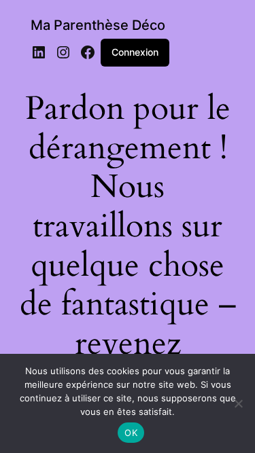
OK (130, 432)
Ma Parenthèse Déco (98, 25)
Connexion (135, 52)
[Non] (238, 403)
